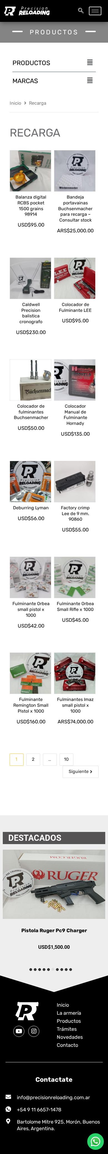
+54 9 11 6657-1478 (39, 1110)
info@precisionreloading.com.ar (53, 1097)
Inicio (15, 103)
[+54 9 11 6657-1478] (8, 1109)
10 (66, 759)
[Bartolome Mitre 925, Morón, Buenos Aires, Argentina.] (8, 1121)
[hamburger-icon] (95, 11)
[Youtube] (18, 1031)
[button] (80, 11)
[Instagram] (33, 1031)
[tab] (70, 969)
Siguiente (79, 771)
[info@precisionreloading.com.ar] (8, 1097)
